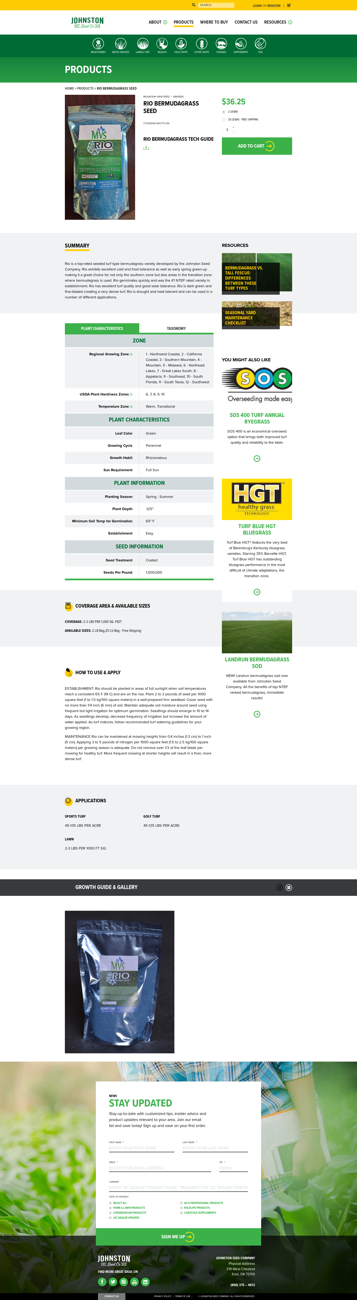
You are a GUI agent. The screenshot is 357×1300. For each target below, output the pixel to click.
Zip (222, 1162)
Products (184, 22)
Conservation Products (129, 1213)
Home (69, 88)
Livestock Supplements (200, 1213)
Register (274, 6)
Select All (120, 1203)
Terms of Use (182, 1296)
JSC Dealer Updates (126, 1218)
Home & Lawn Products (129, 1208)
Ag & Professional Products (203, 1203)
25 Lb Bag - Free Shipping (243, 120)
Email (113, 1162)
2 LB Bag (233, 112)
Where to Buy (214, 22)
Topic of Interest (119, 1197)
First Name (116, 1142)
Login (257, 6)
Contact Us (246, 22)
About (155, 22)
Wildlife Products (197, 1208)
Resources (275, 22)
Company (114, 1182)
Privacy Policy (162, 1296)
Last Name (190, 1142)
